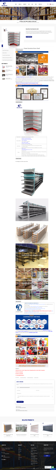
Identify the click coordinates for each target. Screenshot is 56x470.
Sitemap (43, 468)
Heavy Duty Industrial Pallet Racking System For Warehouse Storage (9, 66)
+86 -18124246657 (6, 453)
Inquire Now (29, 36)
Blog (32, 4)
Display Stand (5, 52)
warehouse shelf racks (33, 451)
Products (24, 4)
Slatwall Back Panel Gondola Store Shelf (25, 387)
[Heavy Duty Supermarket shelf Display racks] (47, 428)
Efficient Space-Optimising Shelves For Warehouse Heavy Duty (9, 70)
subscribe (47, 455)
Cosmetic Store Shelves (6, 55)
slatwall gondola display (30, 377)
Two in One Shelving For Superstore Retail (8, 435)
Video (36, 4)
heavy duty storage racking (34, 454)
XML (40, 468)
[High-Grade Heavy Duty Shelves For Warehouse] (3, 75)
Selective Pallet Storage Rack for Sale (9, 78)
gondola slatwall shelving (23, 377)
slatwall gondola (36, 377)
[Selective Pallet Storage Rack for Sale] (3, 79)
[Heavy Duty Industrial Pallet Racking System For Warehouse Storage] (3, 66)
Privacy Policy (37, 468)
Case (29, 4)
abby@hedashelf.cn (6, 457)
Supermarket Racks (23, 22)
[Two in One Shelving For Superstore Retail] (8, 428)
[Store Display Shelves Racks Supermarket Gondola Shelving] (21, 428)
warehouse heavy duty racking (34, 456)
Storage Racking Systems (33, 448)
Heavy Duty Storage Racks (34, 464)
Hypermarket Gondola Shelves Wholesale (34, 435)
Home (16, 4)
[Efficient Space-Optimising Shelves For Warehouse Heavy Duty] (3, 71)
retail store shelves (34, 461)
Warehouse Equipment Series (7, 57)
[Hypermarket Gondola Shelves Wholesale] (34, 428)
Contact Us (40, 4)
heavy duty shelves (34, 458)
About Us (20, 4)
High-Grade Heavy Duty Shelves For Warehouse (9, 74)
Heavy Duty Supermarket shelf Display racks (47, 435)
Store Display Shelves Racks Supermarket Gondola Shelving (21, 435)
